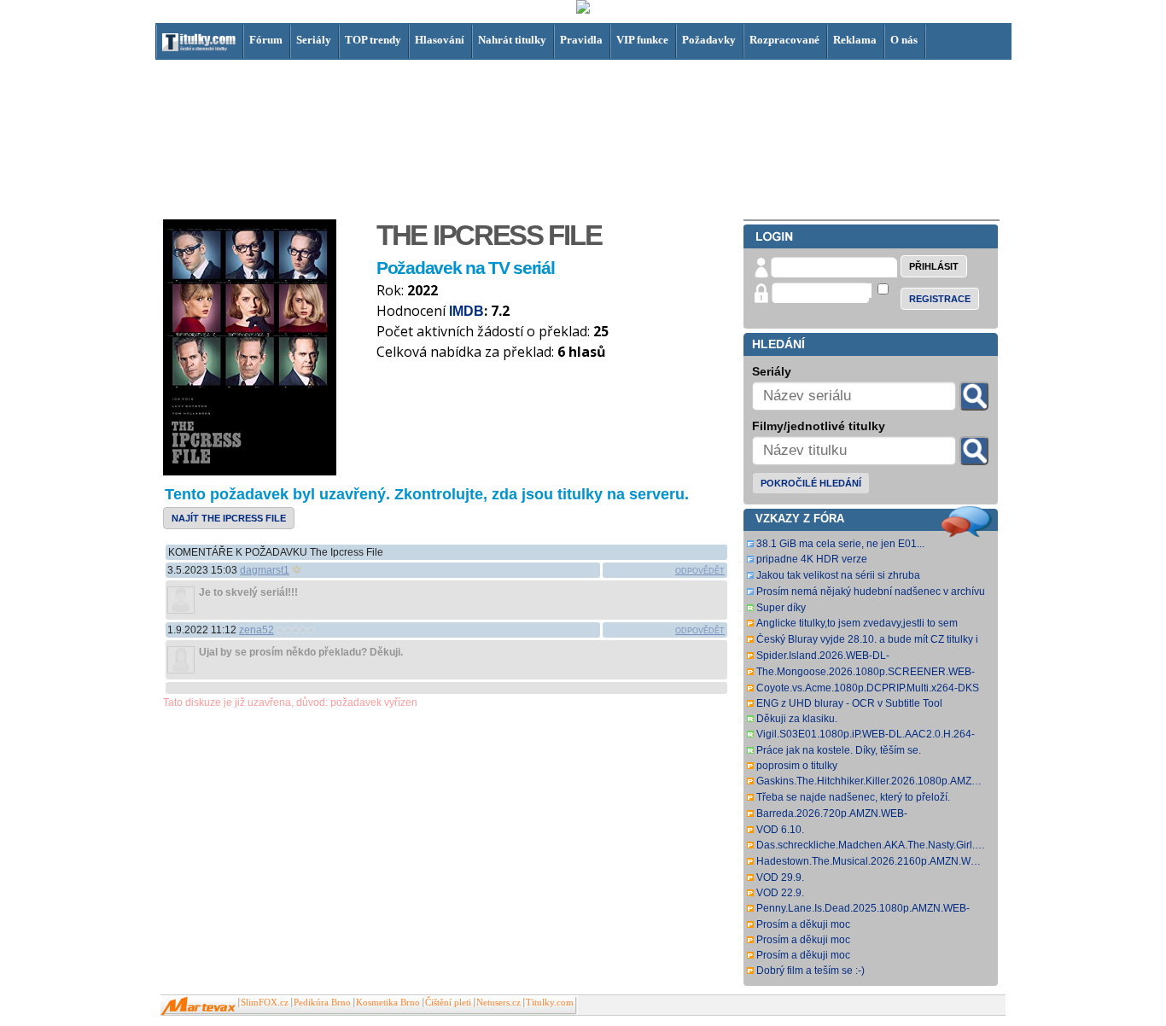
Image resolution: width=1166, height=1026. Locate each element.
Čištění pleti (448, 1002)
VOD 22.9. (780, 893)
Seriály (313, 39)
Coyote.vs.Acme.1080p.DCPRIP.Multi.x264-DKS (867, 688)
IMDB (466, 311)
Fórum (266, 39)
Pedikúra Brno (322, 1002)
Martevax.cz (198, 1006)
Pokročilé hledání (811, 483)
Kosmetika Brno (388, 1002)
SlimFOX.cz (265, 1002)
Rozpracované (784, 39)
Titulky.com (550, 1002)
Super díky (781, 608)
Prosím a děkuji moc (803, 924)
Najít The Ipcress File (229, 518)
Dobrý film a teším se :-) (810, 970)
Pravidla (581, 39)
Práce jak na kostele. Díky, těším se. (838, 750)
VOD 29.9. (780, 877)
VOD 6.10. (780, 830)
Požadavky (709, 39)
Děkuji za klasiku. (796, 719)
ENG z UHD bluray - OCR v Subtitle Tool (849, 703)
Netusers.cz (498, 1002)
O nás (904, 39)
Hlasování (439, 39)
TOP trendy (373, 39)
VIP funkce (642, 39)
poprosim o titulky (796, 766)
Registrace (940, 299)
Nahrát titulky (512, 39)
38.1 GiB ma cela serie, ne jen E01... (840, 544)
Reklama (855, 39)
